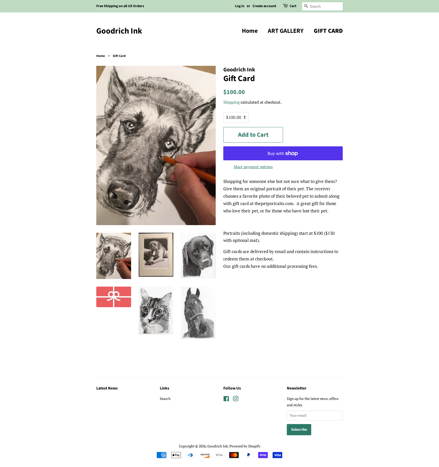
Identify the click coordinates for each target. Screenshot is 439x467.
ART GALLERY (286, 30)
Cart (293, 6)
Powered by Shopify (244, 446)
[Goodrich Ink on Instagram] (235, 399)
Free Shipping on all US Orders (120, 6)
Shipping (231, 102)
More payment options (253, 166)
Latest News (107, 388)
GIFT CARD (328, 30)
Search (165, 398)
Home (250, 30)
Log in (239, 6)
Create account (264, 6)
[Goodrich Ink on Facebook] (226, 399)
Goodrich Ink (119, 31)
